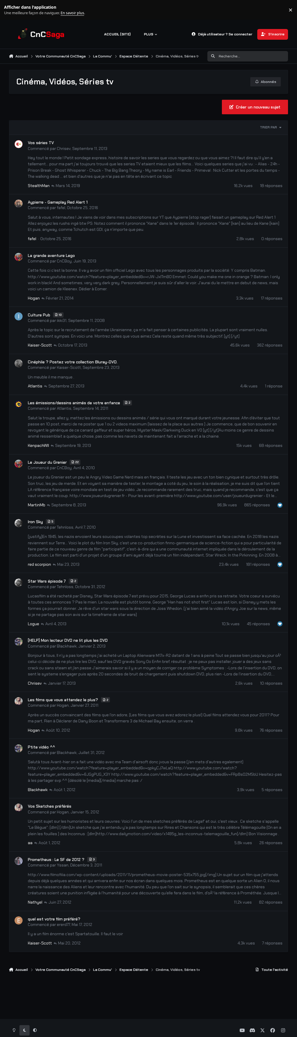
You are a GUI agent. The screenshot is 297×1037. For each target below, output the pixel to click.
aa (30, 842)
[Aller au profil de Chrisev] (19, 144)
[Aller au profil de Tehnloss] (19, 523)
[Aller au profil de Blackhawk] (19, 642)
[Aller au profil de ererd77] (19, 920)
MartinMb (36, 504)
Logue (33, 623)
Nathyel (35, 902)
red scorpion (39, 564)
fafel (61, 207)
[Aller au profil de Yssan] (19, 861)
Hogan (34, 298)
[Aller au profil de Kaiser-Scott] (19, 363)
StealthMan (39, 185)
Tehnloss (65, 527)
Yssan (62, 865)
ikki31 (61, 320)
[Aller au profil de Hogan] (19, 701)
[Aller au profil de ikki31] (19, 316)
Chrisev (63, 148)
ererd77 (63, 924)
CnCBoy (64, 261)
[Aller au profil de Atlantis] (19, 404)
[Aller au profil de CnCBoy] (19, 257)
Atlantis (35, 386)
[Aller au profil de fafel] (19, 204)
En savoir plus (13, 10)
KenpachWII (38, 445)
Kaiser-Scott (40, 345)
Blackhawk (67, 646)
